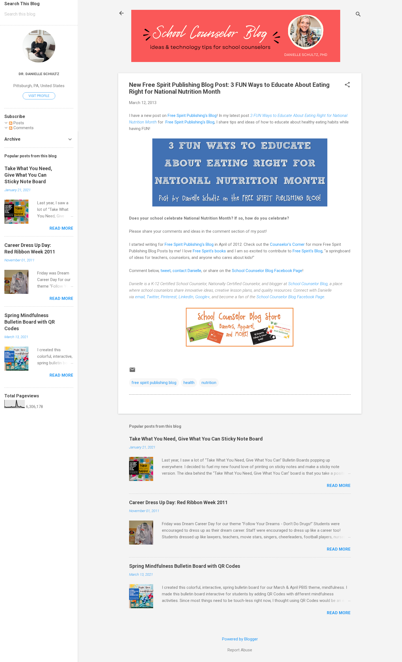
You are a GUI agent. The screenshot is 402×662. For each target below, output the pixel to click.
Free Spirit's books (209, 251)
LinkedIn (186, 296)
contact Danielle (187, 270)
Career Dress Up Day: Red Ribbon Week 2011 (178, 502)
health (188, 382)
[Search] (358, 15)
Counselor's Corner (288, 244)
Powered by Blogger (240, 639)
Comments (23, 127)
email (140, 296)
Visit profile (38, 96)
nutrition (209, 382)
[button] (347, 85)
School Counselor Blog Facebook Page (267, 270)
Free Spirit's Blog (307, 251)
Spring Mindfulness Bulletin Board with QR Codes (184, 566)
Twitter (153, 296)
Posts (18, 122)
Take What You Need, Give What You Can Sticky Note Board (196, 439)
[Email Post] (132, 371)
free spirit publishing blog (154, 382)
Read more (339, 485)
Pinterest (169, 296)
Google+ (202, 296)
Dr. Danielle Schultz (39, 74)
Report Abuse (240, 650)
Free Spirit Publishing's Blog (192, 115)
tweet (166, 270)
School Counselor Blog (308, 283)
